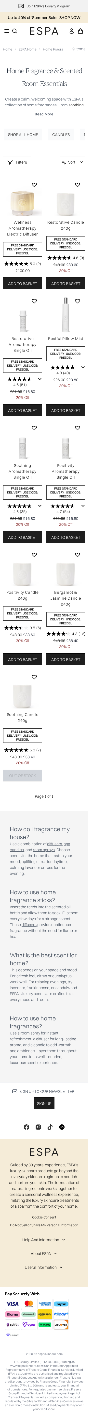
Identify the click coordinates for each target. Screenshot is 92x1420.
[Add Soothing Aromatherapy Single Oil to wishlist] (34, 428)
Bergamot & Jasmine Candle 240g (65, 598)
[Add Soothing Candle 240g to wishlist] (34, 677)
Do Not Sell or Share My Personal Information (44, 1225)
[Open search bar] (15, 31)
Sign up (44, 1103)
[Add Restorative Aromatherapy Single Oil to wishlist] (34, 301)
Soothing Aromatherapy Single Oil (23, 471)
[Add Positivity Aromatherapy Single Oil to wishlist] (77, 428)
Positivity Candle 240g (22, 595)
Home (7, 49)
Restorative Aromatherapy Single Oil (23, 344)
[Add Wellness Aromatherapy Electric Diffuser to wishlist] (34, 185)
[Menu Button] (5, 31)
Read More (44, 114)
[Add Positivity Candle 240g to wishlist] (34, 555)
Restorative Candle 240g (65, 225)
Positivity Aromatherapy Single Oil (66, 471)
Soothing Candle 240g (23, 717)
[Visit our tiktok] (50, 1127)
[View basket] (80, 31)
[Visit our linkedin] (62, 1127)
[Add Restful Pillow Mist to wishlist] (77, 301)
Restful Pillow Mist (65, 338)
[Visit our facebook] (26, 1127)
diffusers (54, 843)
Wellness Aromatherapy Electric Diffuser (22, 228)
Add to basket (22, 283)
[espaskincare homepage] (44, 31)
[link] (72, 31)
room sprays (44, 849)
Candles (61, 134)
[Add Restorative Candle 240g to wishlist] (77, 185)
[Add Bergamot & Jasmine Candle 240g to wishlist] (77, 555)
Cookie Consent (44, 1217)
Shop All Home (23, 134)
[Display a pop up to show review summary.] (40, 379)
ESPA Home (28, 49)
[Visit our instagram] (38, 1127)
